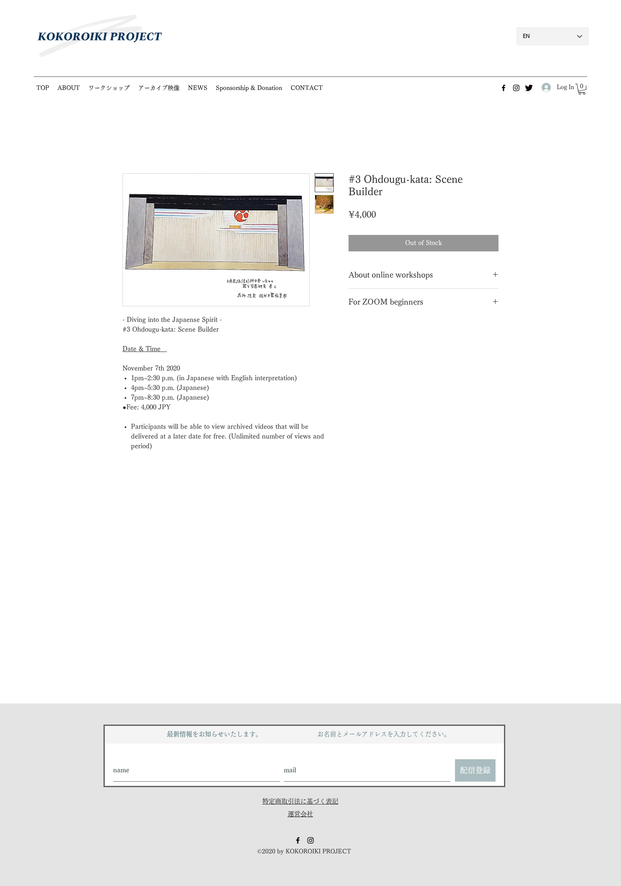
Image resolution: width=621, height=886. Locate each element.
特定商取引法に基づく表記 (300, 801)
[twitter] (529, 88)
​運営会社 (300, 814)
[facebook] (503, 88)
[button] (109, 88)
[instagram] (516, 88)
